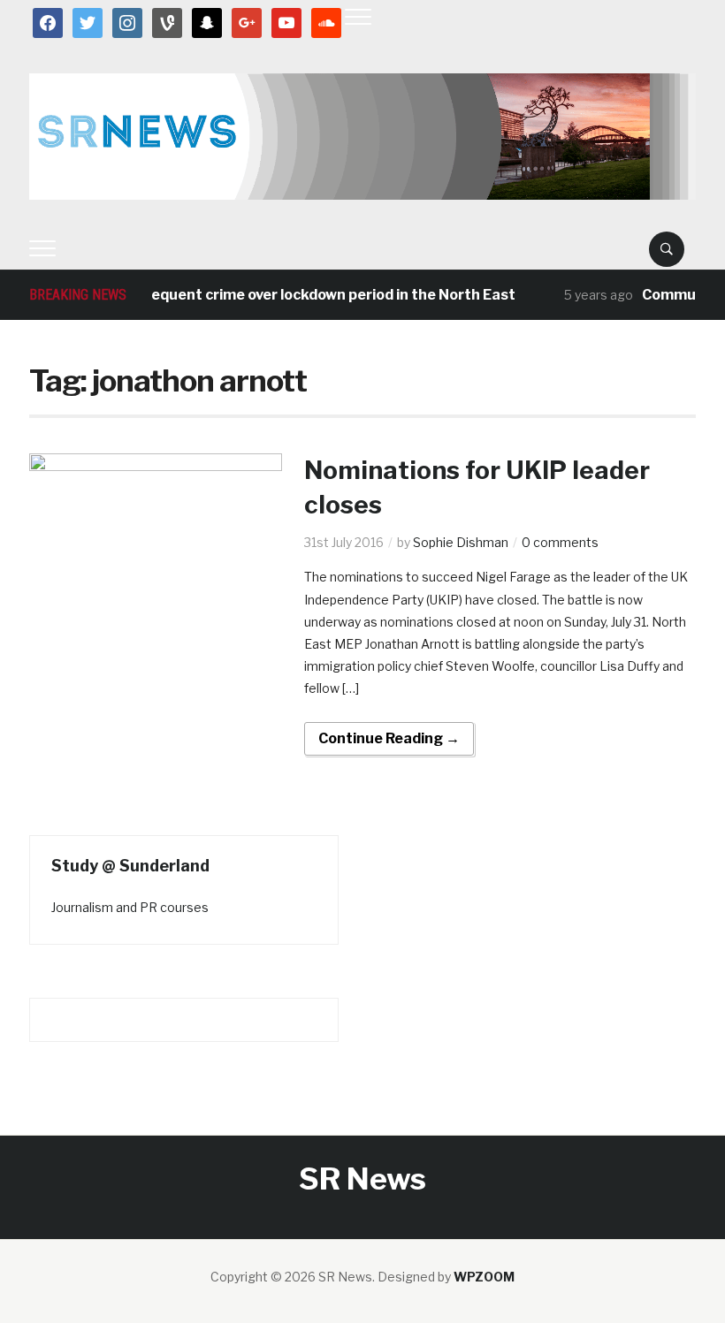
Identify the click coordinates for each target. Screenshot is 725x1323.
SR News (362, 1178)
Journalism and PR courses (130, 907)
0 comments (560, 542)
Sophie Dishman (460, 542)
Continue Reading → (389, 738)
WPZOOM (484, 1276)
